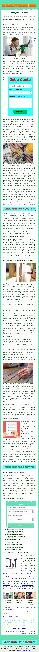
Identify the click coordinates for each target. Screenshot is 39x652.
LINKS (20, 9)
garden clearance (28, 585)
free (14, 196)
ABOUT (24, 9)
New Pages (12, 637)
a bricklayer (13, 578)
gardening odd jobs (25, 444)
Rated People (23, 126)
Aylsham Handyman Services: (12, 19)
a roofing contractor (26, 573)
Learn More (21, 651)
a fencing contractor (27, 576)
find (7, 475)
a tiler (33, 580)
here (8, 495)
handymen (33, 31)
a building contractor (17, 586)
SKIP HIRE (22, 583)
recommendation (7, 70)
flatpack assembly (15, 451)
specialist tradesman (10, 180)
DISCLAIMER (34, 9)
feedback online (8, 199)
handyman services (9, 456)
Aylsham (30, 213)
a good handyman (11, 202)
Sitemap (4, 637)
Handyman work (7, 213)
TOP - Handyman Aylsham (10, 616)
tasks (34, 175)
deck (4, 416)
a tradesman (26, 56)
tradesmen (32, 63)
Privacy (34, 637)
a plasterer (15, 581)
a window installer (15, 580)
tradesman (14, 126)
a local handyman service (21, 492)
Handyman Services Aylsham (13, 498)
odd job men (7, 226)
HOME (16, 9)
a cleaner (31, 578)
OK (30, 651)
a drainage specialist (16, 575)
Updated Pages (21, 637)
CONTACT (28, 9)
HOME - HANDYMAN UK (19, 628)
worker (5, 191)
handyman (15, 22)
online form (22, 133)
